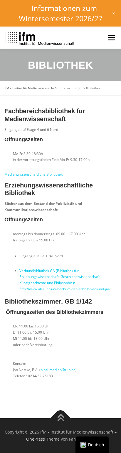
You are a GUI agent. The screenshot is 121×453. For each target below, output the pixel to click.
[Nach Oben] (60, 418)
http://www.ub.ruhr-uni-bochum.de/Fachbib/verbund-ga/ (64, 288)
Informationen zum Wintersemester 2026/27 (60, 13)
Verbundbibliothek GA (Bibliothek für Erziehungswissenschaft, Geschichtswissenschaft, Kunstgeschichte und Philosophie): (59, 277)
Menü (111, 37)
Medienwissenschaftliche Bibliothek (33, 174)
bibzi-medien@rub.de (58, 369)
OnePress (35, 439)
